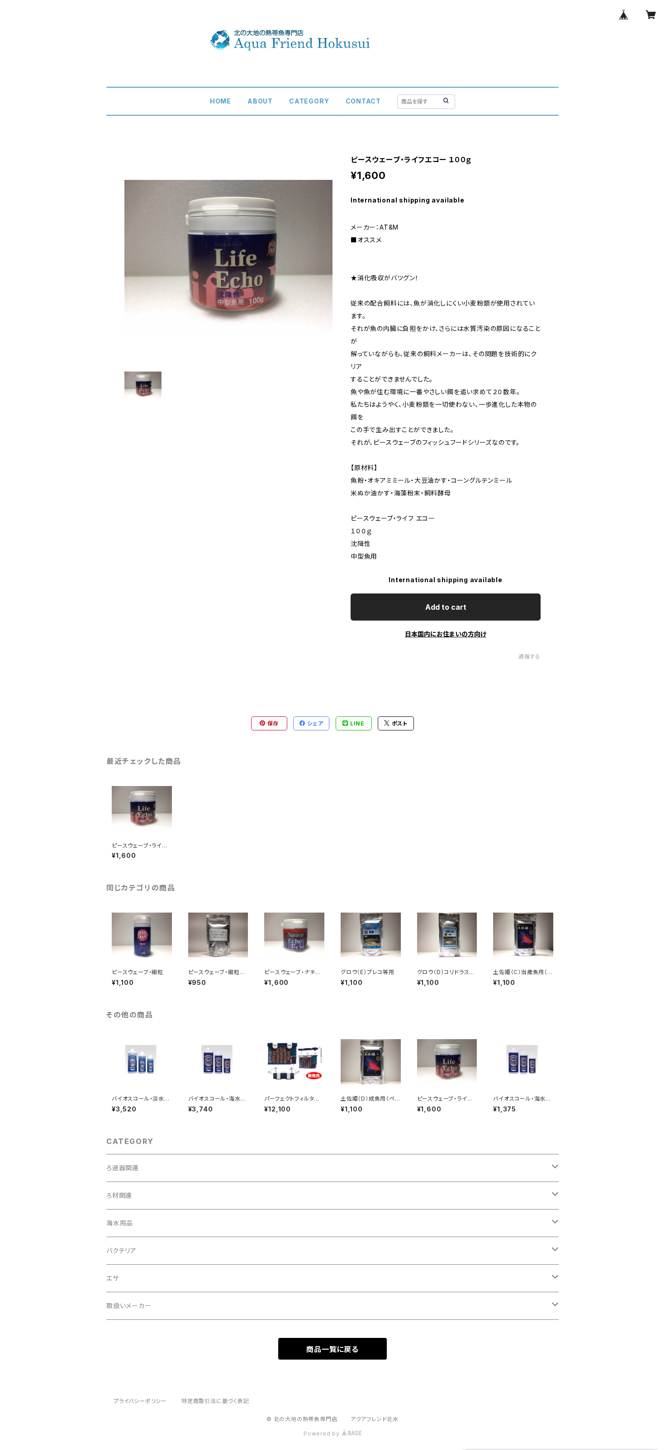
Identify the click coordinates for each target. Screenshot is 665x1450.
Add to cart (445, 607)
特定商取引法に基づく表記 (215, 1401)
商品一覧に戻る (332, 1349)
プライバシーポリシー (140, 1401)
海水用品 (119, 1223)
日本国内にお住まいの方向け (445, 634)
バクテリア (121, 1250)
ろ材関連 (119, 1195)
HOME (220, 101)
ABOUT (260, 101)
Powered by (323, 1433)
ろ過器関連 (122, 1168)
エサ (112, 1278)
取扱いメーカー (129, 1305)
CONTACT (363, 101)
